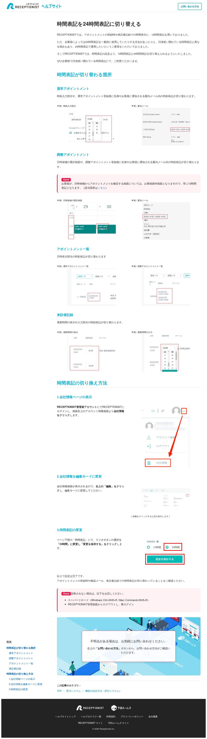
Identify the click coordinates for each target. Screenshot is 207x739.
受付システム (73, 690)
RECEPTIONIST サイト (90, 722)
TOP (59, 690)
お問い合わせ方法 (190, 6)
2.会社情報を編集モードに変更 (25, 684)
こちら (101, 188)
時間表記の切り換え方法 (19, 673)
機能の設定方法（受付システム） (103, 690)
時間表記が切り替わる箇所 (21, 648)
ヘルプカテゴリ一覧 (91, 716)
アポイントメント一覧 (21, 663)
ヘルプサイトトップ (65, 716)
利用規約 (110, 716)
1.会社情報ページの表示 (22, 678)
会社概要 (153, 716)
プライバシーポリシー (132, 716)
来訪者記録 (15, 668)
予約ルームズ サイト (118, 722)
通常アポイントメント (21, 653)
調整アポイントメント (21, 658)
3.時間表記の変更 (18, 689)
